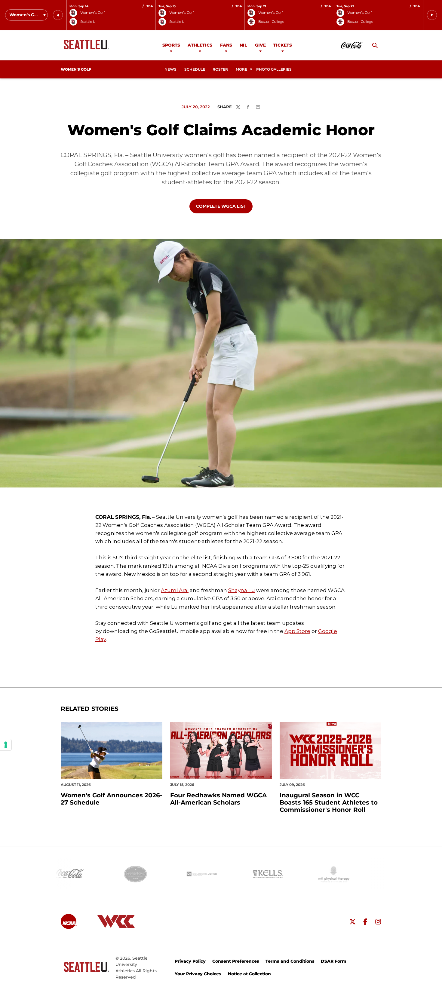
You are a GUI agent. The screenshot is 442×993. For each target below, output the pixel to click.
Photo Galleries (274, 69)
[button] (58, 15)
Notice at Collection (249, 973)
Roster (220, 69)
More (241, 69)
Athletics (200, 45)
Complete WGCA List (224, 206)
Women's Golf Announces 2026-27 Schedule (111, 799)
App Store (297, 631)
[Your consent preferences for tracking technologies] (5, 744)
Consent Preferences (235, 961)
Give (260, 45)
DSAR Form (333, 961)
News (170, 69)
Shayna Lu (241, 590)
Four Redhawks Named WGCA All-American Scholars (218, 799)
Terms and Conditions (290, 961)
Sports (171, 45)
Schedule (194, 69)
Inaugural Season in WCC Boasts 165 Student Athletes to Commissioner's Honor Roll (329, 802)
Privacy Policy (190, 961)
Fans (226, 45)
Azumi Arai (175, 590)
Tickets (282, 45)
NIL (243, 45)
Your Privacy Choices (198, 973)
